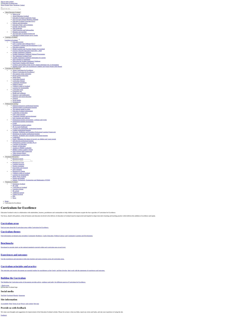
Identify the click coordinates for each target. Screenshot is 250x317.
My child (15, 185)
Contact (22, 5)
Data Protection (17, 28)
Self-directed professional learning (22, 141)
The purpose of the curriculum (21, 74)
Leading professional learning (21, 130)
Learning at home (17, 189)
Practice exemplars (18, 166)
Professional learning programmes (22, 121)
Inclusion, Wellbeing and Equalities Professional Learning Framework (34, 132)
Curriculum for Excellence (12, 68)
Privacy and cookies (27, 304)
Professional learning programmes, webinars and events (29, 120)
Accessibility (5, 304)
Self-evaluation (17, 169)
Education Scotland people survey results (25, 35)
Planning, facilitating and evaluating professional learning (30, 135)
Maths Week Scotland (19, 176)
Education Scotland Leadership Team (24, 18)
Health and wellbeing (19, 93)
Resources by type (18, 162)
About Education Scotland (12, 12)
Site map (36, 304)
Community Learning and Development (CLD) (27, 45)
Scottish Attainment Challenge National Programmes (28, 54)
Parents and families (18, 178)
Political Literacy (17, 84)
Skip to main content (7, 1)
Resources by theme (18, 171)
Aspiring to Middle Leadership (21, 148)
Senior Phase (16, 77)
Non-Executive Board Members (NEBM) (25, 19)
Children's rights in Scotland (21, 86)
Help (10, 304)
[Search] (20, 9)
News (2, 5)
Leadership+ (16, 137)
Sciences (15, 98)
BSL (13, 196)
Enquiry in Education (19, 146)
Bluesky (15, 295)
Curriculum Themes (18, 81)
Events (7, 5)
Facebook (10, 295)
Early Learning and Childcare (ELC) (23, 43)
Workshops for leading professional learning (26, 134)
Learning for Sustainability (20, 88)
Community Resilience (19, 82)
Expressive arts (17, 91)
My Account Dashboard (19, 127)
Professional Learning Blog (20, 155)
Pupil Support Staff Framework (22, 151)
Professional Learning (11, 104)
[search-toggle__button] (1, 7)
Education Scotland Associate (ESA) (23, 21)
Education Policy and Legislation (22, 25)
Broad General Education (20, 75)
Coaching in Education (19, 144)
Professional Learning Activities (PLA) (24, 142)
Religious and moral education (21, 96)
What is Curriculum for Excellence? (23, 72)
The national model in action (21, 109)
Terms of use (16, 304)
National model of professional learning (24, 107)
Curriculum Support (18, 79)
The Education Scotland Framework (23, 33)
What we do (16, 14)
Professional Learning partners (21, 125)
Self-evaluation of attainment (21, 59)
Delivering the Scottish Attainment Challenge (26, 61)
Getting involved (17, 194)
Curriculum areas (17, 89)
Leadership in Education (20, 113)
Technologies (16, 102)
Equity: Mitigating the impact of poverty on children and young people (34, 139)
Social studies (16, 100)
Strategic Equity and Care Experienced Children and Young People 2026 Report (37, 66)
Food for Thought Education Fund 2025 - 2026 (27, 51)
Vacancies (16, 5)
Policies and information (19, 23)
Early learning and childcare (21, 118)
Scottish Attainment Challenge (21, 52)
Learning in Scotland (11, 37)
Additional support (18, 192)
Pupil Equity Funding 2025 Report (23, 63)
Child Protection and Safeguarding (23, 30)
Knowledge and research (20, 168)
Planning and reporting (19, 32)
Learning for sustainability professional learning (27, 128)
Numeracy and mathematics (21, 95)
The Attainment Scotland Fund (21, 56)
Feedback (4, 315)
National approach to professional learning (25, 106)
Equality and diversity (19, 26)
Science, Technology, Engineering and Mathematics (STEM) (31, 180)
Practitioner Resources (11, 157)
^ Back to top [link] (5, 285)
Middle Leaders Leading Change (22, 149)
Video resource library (19, 153)
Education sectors (17, 42)
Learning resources (18, 164)
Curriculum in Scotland (19, 187)
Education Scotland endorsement (22, 111)
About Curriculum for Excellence (22, 70)
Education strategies (18, 47)
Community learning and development (24, 116)
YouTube (3, 295)
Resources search (17, 159)
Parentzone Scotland (11, 182)
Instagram (22, 295)
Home (6, 201)
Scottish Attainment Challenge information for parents (29, 58)
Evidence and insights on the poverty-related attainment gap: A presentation (35, 65)
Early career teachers (18, 114)
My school (15, 191)
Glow (11, 5)
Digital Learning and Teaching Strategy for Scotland (28, 49)
